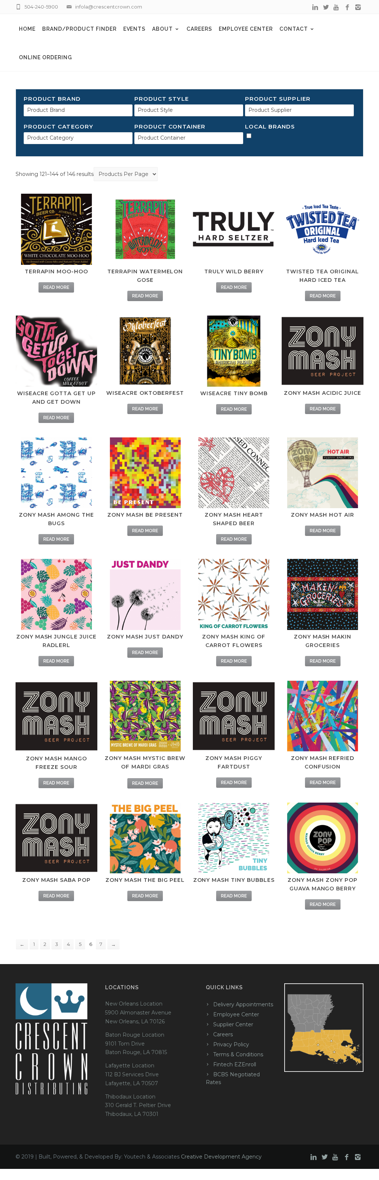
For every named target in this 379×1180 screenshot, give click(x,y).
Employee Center (246, 29)
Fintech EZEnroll (234, 1064)
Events (134, 29)
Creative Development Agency (221, 1156)
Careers (199, 29)
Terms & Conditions (238, 1054)
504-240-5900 (41, 7)
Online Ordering (45, 57)
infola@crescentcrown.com (108, 7)
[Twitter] (326, 7)
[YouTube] (336, 7)
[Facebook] (347, 7)
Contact (293, 29)
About (162, 29)
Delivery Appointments (243, 1004)
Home (27, 29)
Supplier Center (233, 1024)
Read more (56, 287)
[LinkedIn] (315, 7)
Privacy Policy (231, 1044)
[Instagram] (358, 7)
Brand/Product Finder (79, 29)
